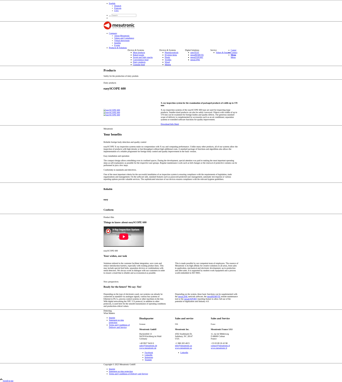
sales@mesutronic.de (148, 345)
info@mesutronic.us (183, 345)
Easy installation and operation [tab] (116, 156)
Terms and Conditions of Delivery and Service (119, 326)
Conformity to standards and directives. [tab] (120, 170)
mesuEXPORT (190, 299)
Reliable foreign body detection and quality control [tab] (125, 142)
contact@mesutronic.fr (220, 345)
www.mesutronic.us (183, 348)
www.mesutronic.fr (219, 348)
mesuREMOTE (213, 296)
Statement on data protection (116, 321)
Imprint (112, 318)
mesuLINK (183, 296)
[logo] (119, 29)
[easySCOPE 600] (112, 110)
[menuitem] (173, 7)
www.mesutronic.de (147, 348)
